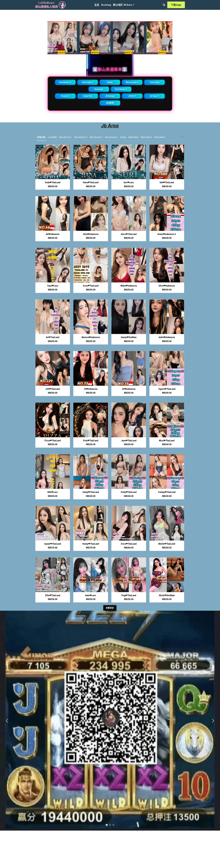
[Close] (140, 406)
